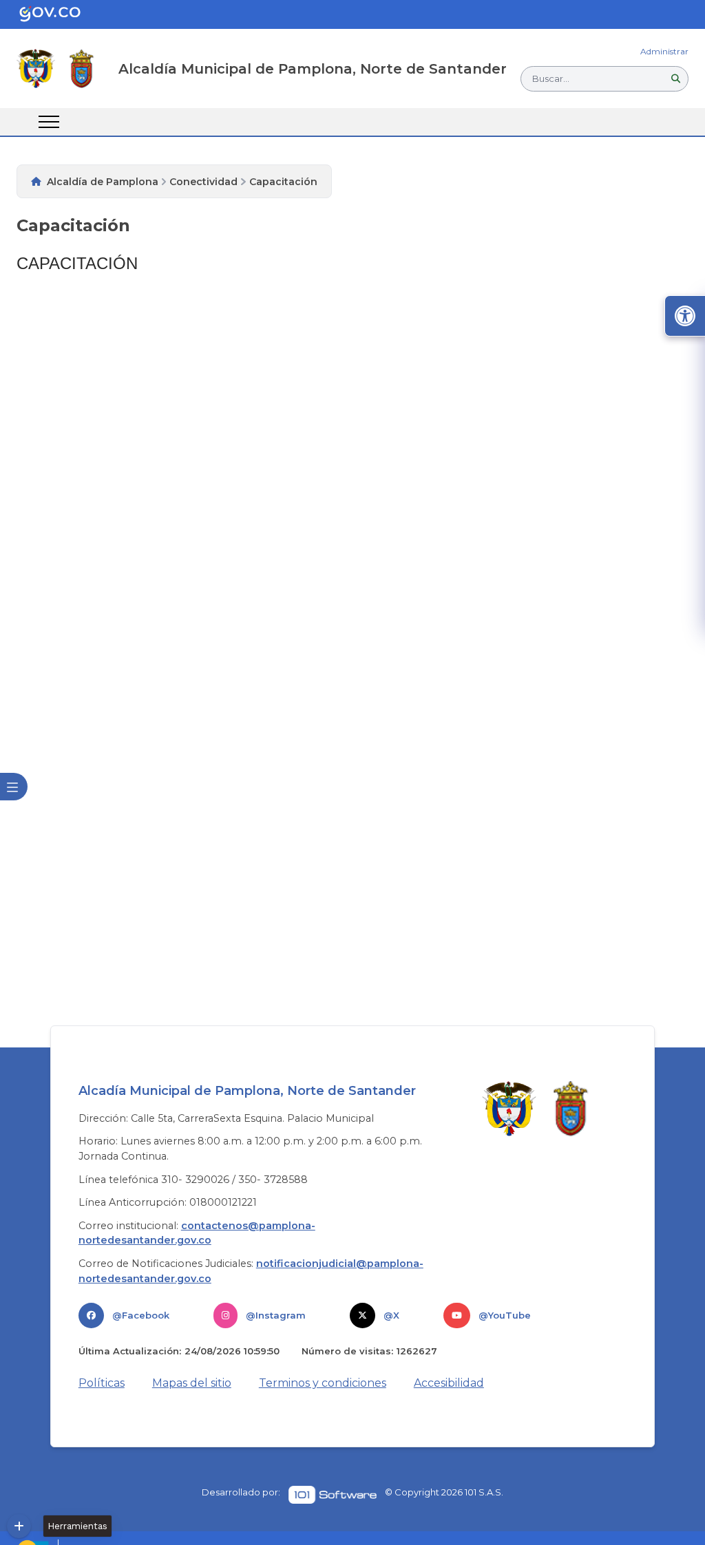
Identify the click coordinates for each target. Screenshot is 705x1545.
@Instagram (276, 1315)
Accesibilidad (449, 1382)
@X (391, 1315)
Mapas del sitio (191, 1382)
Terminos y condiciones (322, 1382)
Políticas (101, 1382)
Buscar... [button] (550, 78)
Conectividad (203, 181)
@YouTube (504, 1315)
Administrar (664, 51)
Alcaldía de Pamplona (102, 181)
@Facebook (140, 1315)
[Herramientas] (19, 1526)
